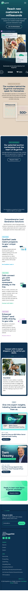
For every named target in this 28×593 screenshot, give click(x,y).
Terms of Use (5, 556)
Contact (4, 547)
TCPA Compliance (6, 574)
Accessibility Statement (7, 567)
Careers (4, 550)
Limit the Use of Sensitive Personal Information (12, 572)
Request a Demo (14, 493)
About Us (4, 544)
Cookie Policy (5, 561)
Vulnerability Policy (6, 564)
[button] (25, 3)
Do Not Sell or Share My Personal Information (12, 569)
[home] (5, 3)
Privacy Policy (5, 559)
